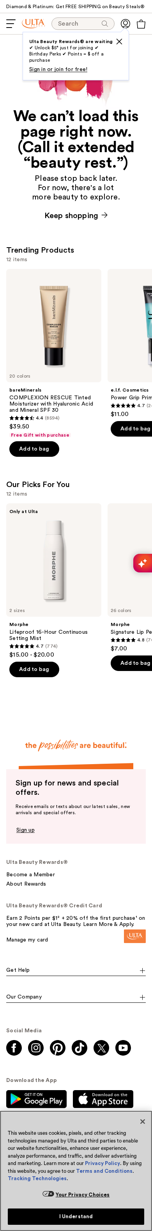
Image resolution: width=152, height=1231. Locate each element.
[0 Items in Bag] (141, 24)
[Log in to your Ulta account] (125, 24)
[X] (119, 41)
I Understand (76, 1216)
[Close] (142, 1121)
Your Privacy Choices (83, 1194)
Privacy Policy (102, 1163)
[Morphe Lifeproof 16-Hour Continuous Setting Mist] (53, 581)
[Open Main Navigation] (11, 23)
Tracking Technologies (37, 1178)
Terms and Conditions (104, 1171)
